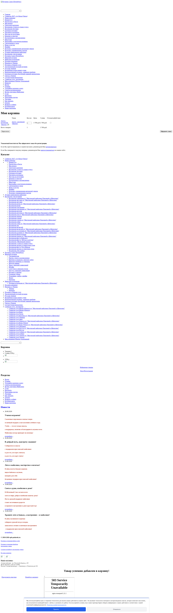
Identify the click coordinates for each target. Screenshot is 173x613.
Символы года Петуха (16, 330)
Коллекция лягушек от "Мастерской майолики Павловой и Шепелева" (33, 200)
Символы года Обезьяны (17, 326)
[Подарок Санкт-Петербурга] (11, 2)
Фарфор (7, 47)
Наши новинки (10, 18)
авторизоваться (51, 147)
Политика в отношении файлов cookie (10, 541)
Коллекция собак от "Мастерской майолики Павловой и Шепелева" (32, 224)
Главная (7, 14)
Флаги (11, 278)
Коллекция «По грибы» (17, 251)
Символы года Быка (16, 312)
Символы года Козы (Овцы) (18, 323)
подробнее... (9, 436)
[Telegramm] (7, 559)
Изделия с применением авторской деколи (19, 49)
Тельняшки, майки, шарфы (18, 276)
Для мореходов (14, 256)
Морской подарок (11, 58)
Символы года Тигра (16, 314)
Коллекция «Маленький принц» (20, 242)
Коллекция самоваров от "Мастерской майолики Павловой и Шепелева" (34, 198)
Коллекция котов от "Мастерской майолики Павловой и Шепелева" (32, 204)
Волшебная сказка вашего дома (15, 70)
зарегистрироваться (47, 150)
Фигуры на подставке (12, 34)
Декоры (11, 288)
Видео (7, 85)
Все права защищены (6, 553)
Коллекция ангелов (15, 211)
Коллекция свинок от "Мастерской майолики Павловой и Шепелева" (32, 236)
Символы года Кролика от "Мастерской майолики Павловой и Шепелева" (34, 316)
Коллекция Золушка (12, 29)
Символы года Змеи (16, 319)
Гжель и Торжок (10, 76)
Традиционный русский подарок (16, 67)
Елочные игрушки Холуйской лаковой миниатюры (22, 74)
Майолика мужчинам (12, 59)
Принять (56, 609)
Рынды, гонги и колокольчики (19, 258)
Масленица (9, 23)
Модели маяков (14, 263)
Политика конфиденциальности (56, 605)
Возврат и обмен (10, 104)
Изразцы (12, 290)
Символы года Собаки (16, 334)
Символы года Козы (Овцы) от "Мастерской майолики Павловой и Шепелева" (36, 325)
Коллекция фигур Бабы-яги (18, 238)
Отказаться (116, 609)
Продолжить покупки (9, 577)
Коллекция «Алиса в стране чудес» (17, 27)
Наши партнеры (10, 108)
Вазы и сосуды (10, 45)
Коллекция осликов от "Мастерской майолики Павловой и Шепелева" (33, 233)
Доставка (8, 99)
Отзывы (7, 86)
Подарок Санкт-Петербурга (14, 56)
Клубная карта (10, 106)
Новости (8, 83)
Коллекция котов (14, 205)
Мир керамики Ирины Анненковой (17, 81)
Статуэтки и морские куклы (18, 269)
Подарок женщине (11, 61)
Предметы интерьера (12, 32)
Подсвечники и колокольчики (15, 38)
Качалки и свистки (11, 36)
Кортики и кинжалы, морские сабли (21, 260)
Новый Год (8, 20)
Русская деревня (10, 68)
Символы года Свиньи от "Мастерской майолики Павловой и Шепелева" (34, 335)
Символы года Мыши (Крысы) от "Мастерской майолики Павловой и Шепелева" (37, 308)
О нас (7, 94)
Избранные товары (86, 367)
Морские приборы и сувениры (19, 261)
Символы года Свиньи (16, 337)
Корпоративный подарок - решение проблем (20, 72)
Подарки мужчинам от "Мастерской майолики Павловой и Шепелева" (33, 283)
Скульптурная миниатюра (14, 77)
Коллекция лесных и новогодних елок (22, 245)
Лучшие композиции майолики (15, 52)
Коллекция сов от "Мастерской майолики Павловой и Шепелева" (31, 214)
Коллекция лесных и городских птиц (21, 249)
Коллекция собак (14, 222)
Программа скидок (11, 97)
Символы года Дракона (17, 317)
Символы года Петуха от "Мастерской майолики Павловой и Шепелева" (34, 328)
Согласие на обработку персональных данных (12, 549)
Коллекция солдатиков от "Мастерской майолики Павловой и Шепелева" (34, 231)
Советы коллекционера (13, 90)
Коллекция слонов (15, 218)
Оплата (7, 103)
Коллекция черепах (15, 216)
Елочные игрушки (11, 30)
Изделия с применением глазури (16, 50)
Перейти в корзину (31, 577)
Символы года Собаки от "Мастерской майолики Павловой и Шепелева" (34, 332)
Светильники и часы (12, 43)
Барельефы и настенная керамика (16, 41)
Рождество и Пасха (11, 21)
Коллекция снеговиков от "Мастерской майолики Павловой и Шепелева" (34, 209)
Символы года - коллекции (14, 79)
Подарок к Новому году (13, 65)
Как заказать (9, 101)
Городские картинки (12, 25)
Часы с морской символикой (18, 265)
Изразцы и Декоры (11, 63)
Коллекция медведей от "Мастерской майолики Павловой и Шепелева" (33, 229)
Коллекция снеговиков (16, 207)
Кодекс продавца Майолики (14, 92)
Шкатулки (8, 39)
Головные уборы (14, 274)
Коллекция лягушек (15, 202)
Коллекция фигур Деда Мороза (19, 247)
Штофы (11, 267)
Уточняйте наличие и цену (14, 88)
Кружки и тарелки (15, 272)
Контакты (8, 95)
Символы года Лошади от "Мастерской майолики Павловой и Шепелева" (34, 321)
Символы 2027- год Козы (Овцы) (16, 16)
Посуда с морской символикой (19, 270)
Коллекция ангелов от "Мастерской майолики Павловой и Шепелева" (33, 213)
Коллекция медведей (16, 227)
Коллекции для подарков (13, 54)
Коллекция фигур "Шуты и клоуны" (21, 240)
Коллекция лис (14, 225)
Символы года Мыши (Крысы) (19, 310)
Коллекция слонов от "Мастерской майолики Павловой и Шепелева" (32, 220)
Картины (12, 279)
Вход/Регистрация (86, 371)
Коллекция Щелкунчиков (17, 234)
